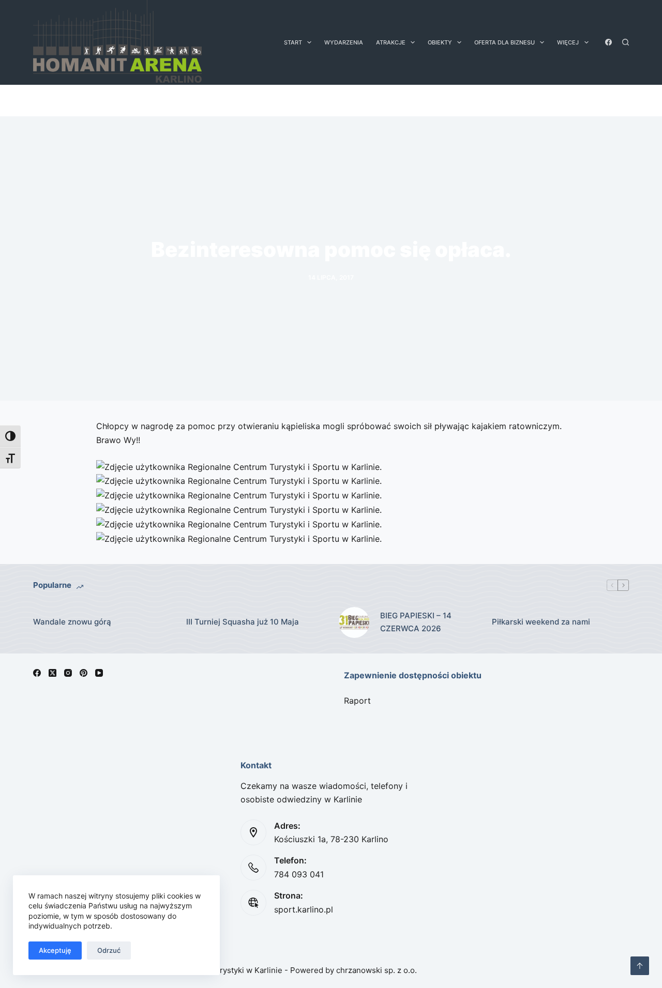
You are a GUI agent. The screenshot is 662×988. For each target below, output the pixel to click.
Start (293, 42)
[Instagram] (68, 673)
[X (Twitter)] (52, 673)
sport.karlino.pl (303, 909)
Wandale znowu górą (72, 622)
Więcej (568, 42)
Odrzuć (109, 950)
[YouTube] (99, 673)
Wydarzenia (343, 42)
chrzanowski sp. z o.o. (376, 970)
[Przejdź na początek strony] (639, 965)
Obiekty (440, 42)
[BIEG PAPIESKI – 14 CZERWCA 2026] (354, 622)
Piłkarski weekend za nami (541, 622)
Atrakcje (390, 42)
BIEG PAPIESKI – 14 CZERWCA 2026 (416, 622)
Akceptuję (55, 950)
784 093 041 (299, 874)
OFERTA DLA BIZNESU (504, 42)
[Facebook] (608, 42)
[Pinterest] (83, 673)
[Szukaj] (625, 42)
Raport (357, 700)
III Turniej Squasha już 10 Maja (242, 622)
